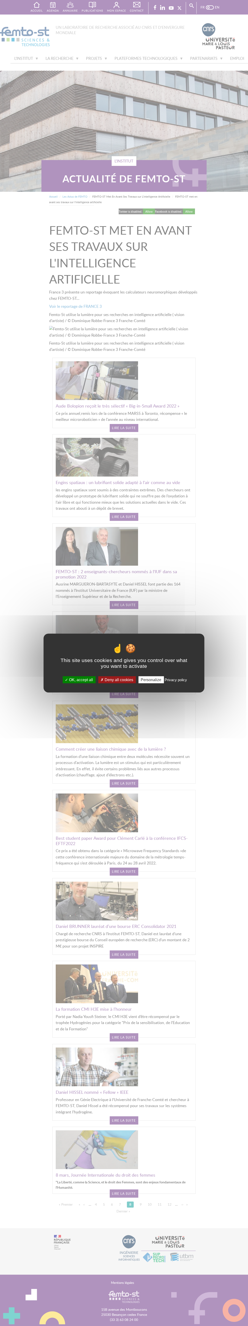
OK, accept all (80, 680)
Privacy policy (176, 680)
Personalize (151, 680)
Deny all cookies (118, 680)
